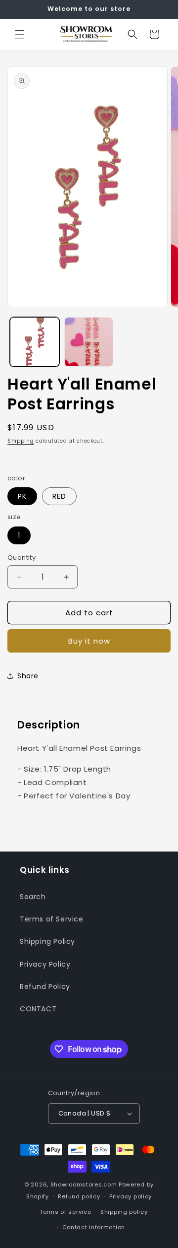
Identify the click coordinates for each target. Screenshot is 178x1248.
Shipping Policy (47, 941)
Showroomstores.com (83, 1184)
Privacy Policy (45, 964)
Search (33, 897)
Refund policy (79, 1196)
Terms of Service (52, 919)
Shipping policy (124, 1212)
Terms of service (65, 1212)
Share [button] (28, 676)
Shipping (20, 441)
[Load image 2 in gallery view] (89, 342)
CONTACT (38, 1009)
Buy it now (89, 641)
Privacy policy (130, 1196)
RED (59, 496)
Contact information (93, 1227)
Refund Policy (45, 986)
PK (22, 496)
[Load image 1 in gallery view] (34, 342)
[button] (20, 34)
